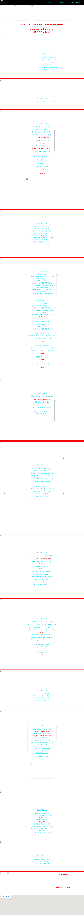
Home (43, 2)
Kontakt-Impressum (74, 2)
